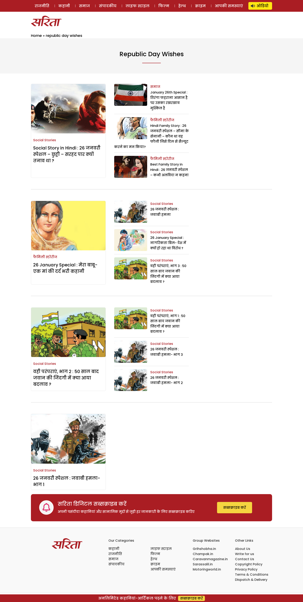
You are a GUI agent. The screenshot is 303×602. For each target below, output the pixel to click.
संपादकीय (107, 5)
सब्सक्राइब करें (234, 507)
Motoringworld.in (207, 569)
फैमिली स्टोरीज (162, 120)
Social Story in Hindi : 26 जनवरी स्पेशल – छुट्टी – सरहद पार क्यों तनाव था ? (66, 154)
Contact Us (244, 559)
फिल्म (163, 5)
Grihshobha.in (204, 548)
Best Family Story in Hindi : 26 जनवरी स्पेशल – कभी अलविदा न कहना (169, 169)
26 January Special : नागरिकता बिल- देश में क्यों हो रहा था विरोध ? (168, 243)
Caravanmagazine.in (210, 559)
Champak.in (203, 554)
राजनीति (42, 5)
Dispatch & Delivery (251, 579)
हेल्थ (182, 5)
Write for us (244, 554)
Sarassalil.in (203, 564)
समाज (84, 5)
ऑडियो (262, 5)
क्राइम (200, 5)
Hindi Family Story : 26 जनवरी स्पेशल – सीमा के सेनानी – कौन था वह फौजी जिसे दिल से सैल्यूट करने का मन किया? (151, 136)
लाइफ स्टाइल (137, 5)
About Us (242, 548)
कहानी (64, 5)
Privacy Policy (246, 569)
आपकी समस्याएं (229, 5)
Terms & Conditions (251, 574)
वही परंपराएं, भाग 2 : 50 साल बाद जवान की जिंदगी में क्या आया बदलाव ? (66, 378)
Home (36, 35)
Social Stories (44, 140)
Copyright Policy (248, 564)
